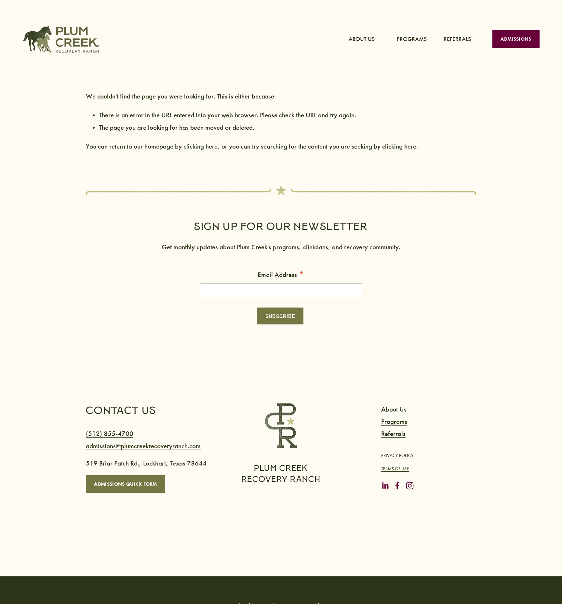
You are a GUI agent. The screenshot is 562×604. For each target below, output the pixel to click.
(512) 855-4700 (109, 434)
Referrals (393, 434)
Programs (394, 422)
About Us (394, 409)
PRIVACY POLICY (397, 455)
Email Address (281, 275)
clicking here (200, 146)
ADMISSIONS (516, 39)
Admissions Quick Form (125, 484)
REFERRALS (457, 39)
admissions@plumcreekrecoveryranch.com (143, 446)
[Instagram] (410, 486)
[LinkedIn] (385, 486)
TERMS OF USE (395, 469)
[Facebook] (397, 486)
